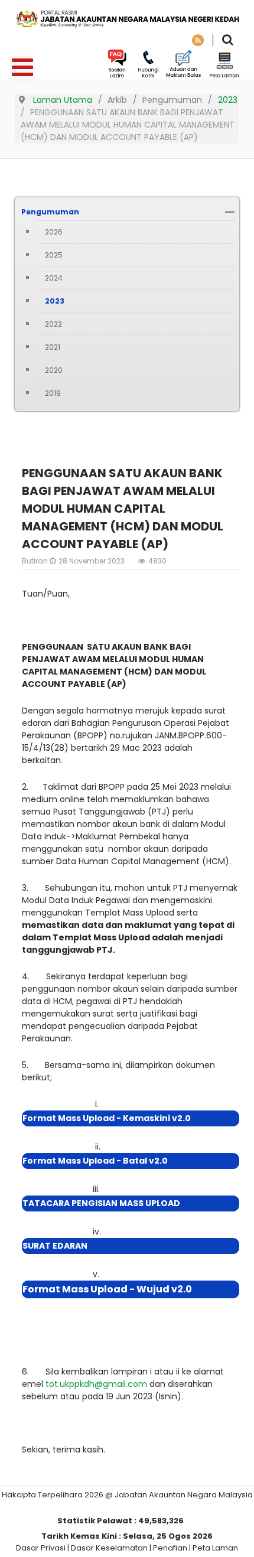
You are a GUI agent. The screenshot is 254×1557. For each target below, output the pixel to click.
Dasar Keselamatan (109, 1547)
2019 (53, 393)
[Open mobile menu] (22, 69)
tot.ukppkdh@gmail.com (96, 1384)
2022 (53, 324)
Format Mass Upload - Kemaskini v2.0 (106, 1118)
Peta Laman (215, 1547)
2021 (52, 347)
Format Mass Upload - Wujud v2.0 (107, 1289)
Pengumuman (50, 212)
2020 (54, 370)
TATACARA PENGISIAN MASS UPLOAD (101, 1203)
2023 (54, 301)
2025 (54, 255)
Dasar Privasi (41, 1547)
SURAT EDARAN (54, 1246)
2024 (54, 278)
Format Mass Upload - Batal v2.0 (95, 1161)
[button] (230, 212)
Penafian (170, 1547)
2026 (54, 232)
